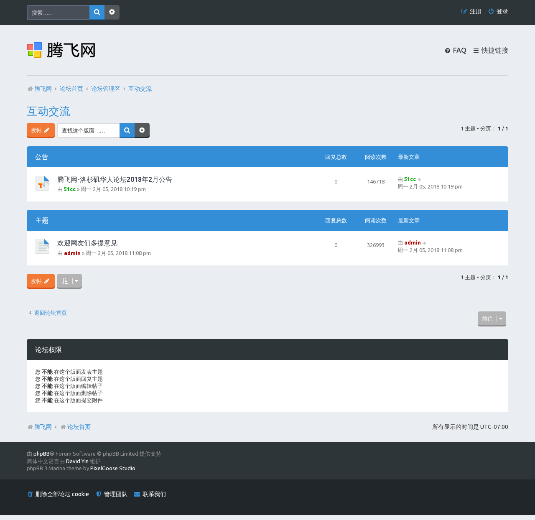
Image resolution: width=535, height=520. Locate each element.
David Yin (77, 461)
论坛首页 (79, 426)
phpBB (41, 453)
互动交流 (48, 111)
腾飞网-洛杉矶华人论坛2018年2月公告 (114, 179)
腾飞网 (43, 426)
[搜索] (96, 12)
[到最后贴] (420, 179)
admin (72, 253)
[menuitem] (498, 11)
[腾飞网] (61, 50)
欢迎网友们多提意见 (87, 243)
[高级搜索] (112, 12)
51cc (70, 189)
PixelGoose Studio (112, 468)
